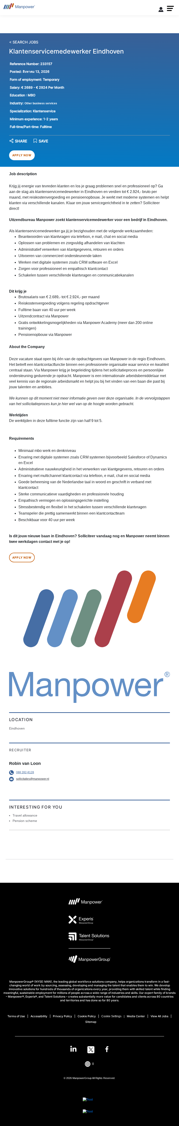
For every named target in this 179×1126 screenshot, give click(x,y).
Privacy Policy (62, 1016)
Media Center (136, 1016)
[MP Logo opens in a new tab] (86, 903)
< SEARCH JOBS (23, 42)
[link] (89, 1049)
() (93, 1063)
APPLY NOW (21, 155)
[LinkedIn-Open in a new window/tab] (73, 1049)
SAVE (43, 141)
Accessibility (39, 1016)
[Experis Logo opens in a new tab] (81, 920)
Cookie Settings (111, 1016)
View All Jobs (159, 1016)
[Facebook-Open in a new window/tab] (106, 1049)
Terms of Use (16, 1016)
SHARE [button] (21, 141)
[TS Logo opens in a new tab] (89, 936)
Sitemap (90, 1022)
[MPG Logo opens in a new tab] (89, 960)
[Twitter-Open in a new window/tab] (91, 1049)
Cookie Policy (87, 1016)
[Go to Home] (19, 8)
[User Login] (161, 10)
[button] (170, 8)
